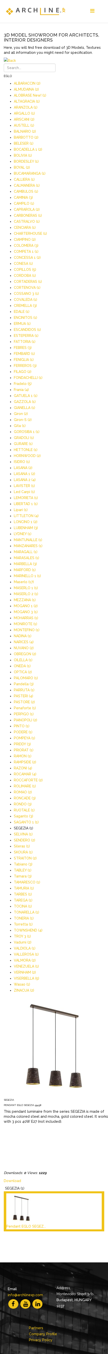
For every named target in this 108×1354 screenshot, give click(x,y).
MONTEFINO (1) (26, 630)
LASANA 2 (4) (25, 480)
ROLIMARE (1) (25, 786)
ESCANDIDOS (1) (27, 330)
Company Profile (43, 1334)
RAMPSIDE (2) (25, 762)
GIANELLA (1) (24, 408)
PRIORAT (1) (23, 750)
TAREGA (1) (23, 900)
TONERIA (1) (24, 918)
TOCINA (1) (23, 906)
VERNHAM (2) (25, 972)
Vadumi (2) (22, 942)
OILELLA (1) (23, 660)
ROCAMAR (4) (25, 774)
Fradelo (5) (23, 384)
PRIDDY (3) (22, 744)
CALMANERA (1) (27, 185)
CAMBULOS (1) (26, 191)
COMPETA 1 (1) (26, 252)
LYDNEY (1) (22, 534)
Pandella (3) (24, 684)
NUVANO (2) (24, 648)
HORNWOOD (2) (27, 456)
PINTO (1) (21, 726)
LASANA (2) (23, 468)
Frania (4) (21, 390)
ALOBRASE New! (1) (30, 95)
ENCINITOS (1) (25, 318)
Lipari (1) (21, 510)
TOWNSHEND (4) (28, 930)
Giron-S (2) (23, 420)
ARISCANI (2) (24, 119)
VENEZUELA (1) (26, 966)
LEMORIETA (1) (26, 498)
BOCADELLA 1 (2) (28, 149)
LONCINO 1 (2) (25, 522)
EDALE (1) (21, 312)
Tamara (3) (23, 876)
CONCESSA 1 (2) (27, 258)
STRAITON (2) (25, 858)
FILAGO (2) (22, 372)
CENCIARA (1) (25, 227)
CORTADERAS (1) (28, 282)
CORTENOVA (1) (27, 288)
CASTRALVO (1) (27, 221)
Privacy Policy (40, 1340)
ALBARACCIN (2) (27, 83)
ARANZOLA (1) (25, 107)
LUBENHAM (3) (26, 528)
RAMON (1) (22, 756)
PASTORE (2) (24, 702)
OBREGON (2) (25, 654)
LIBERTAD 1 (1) (26, 504)
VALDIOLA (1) (24, 948)
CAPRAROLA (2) (27, 209)
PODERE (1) (23, 732)
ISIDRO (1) (22, 462)
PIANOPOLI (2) (25, 720)
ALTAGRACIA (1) (27, 101)
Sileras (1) (22, 846)
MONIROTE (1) (25, 624)
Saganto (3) (23, 816)
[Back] (54, 61)
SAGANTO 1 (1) (26, 822)
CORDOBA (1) (25, 276)
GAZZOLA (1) (25, 402)
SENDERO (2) (24, 840)
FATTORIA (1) (24, 342)
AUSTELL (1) (24, 125)
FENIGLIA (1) (24, 360)
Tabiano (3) (23, 864)
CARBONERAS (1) (28, 215)
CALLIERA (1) (24, 179)
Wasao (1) (22, 984)
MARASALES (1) (26, 558)
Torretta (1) (23, 924)
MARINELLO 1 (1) (27, 576)
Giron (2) (21, 414)
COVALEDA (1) (25, 300)
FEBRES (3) (23, 348)
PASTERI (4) (23, 696)
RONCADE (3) (25, 798)
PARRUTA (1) (24, 690)
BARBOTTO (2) (26, 137)
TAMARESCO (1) (27, 882)
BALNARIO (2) (25, 131)
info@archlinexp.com (25, 1295)
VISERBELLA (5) (26, 978)
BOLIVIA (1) (23, 155)
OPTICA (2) (23, 672)
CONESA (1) (23, 264)
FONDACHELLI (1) (28, 378)
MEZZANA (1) (25, 600)
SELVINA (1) (23, 834)
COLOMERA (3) (26, 246)
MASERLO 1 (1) (26, 588)
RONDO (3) (23, 804)
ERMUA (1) (22, 324)
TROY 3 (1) (22, 936)
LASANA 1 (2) (24, 474)
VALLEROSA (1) (26, 954)
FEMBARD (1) (24, 354)
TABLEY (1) (22, 870)
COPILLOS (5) (25, 270)
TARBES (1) (23, 894)
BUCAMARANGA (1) (29, 173)
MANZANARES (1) (28, 546)
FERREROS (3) (25, 366)
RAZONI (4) (23, 768)
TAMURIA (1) (24, 888)
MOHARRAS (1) (26, 618)
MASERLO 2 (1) (26, 594)
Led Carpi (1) (24, 492)
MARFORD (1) (25, 570)
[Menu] (92, 11)
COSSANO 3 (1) (26, 294)
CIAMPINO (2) (25, 240)
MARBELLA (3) (25, 564)
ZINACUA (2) (24, 990)
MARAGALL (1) (25, 552)
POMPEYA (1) (24, 738)
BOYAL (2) (22, 167)
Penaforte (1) (25, 708)
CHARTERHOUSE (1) (30, 234)
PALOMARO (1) (26, 678)
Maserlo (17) (24, 582)
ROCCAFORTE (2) (28, 780)
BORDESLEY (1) (26, 161)
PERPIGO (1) (24, 714)
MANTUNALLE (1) (28, 540)
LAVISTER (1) (24, 486)
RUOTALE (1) (24, 810)
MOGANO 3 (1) (26, 612)
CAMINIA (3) (23, 197)
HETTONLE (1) (25, 450)
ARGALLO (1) (24, 113)
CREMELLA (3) (25, 306)
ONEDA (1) (22, 666)
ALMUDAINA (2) (26, 89)
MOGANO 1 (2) (26, 606)
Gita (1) (20, 426)
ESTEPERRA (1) (26, 336)
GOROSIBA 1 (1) (26, 432)
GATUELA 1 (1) (25, 396)
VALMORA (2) (25, 960)
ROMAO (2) (23, 792)
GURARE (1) (23, 444)
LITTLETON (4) (26, 516)
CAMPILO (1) (24, 203)
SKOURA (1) (23, 852)
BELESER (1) (23, 143)
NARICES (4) (24, 642)
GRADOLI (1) (24, 438)
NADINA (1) (22, 636)
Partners (36, 1328)
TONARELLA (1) (26, 912)
